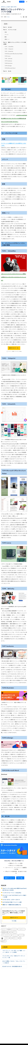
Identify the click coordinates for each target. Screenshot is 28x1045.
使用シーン (7, 39)
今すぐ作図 (22, 1)
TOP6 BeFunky (8, 58)
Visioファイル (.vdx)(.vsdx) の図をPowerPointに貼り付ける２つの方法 (15, 889)
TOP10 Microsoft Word (10, 68)
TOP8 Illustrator (8, 63)
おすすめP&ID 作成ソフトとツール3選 (12, 902)
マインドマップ (14, 929)
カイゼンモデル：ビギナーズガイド (11, 899)
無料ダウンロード (12, 348)
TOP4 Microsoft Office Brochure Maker (13, 53)
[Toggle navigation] (26, 2)
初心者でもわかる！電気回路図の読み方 (12, 966)
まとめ (7, 71)
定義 (6, 32)
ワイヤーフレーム (15, 935)
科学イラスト (4, 940)
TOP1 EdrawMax (9, 46)
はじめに (7, 27)
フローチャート (4, 929)
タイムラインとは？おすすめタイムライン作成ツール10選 (14, 896)
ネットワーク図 (21, 935)
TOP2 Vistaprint (9, 49)
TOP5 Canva (7, 56)
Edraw (8, 16)
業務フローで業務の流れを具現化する (12, 904)
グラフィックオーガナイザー (9, 7)
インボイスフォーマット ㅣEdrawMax (12, 892)
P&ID (11, 932)
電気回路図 (3, 932)
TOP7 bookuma (8, 61)
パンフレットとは (9, 29)
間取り (8, 932)
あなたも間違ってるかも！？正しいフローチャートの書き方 (13, 962)
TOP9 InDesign (8, 65)
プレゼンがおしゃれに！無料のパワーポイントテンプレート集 (13, 956)
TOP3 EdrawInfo (9, 51)
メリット (6, 34)
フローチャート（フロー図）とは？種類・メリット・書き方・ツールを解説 (13, 951)
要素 (6, 37)
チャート (14, 932)
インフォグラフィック (21, 929)
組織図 (9, 929)
